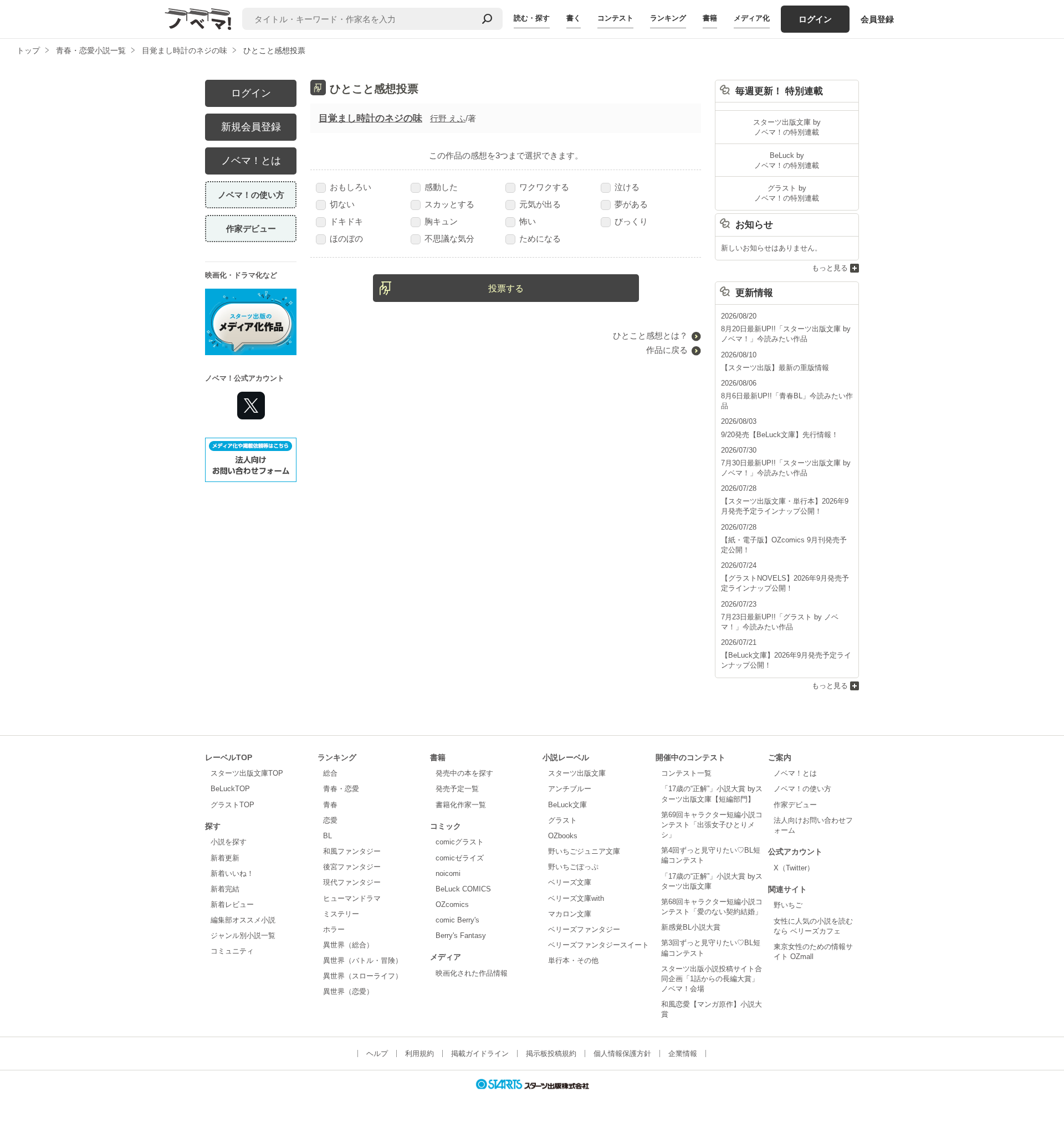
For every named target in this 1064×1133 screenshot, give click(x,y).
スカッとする (449, 204)
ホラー (334, 929)
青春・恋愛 (341, 789)
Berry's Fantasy (461, 935)
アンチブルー (569, 789)
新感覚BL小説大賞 (690, 927)
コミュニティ (232, 951)
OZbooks (562, 836)
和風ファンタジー (352, 851)
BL (327, 836)
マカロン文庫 (569, 914)
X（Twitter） (794, 868)
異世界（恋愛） (348, 991)
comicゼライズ (460, 858)
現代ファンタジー (352, 882)
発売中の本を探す (464, 773)
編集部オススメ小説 (243, 920)
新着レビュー (232, 904)
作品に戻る (667, 350)
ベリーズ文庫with (576, 898)
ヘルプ (377, 1053)
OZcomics (452, 904)
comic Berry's (457, 920)
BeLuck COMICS (463, 889)
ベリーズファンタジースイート (598, 945)
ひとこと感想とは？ (650, 335)
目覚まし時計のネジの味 (370, 118)
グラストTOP (232, 805)
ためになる (540, 238)
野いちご (788, 905)
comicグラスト (460, 842)
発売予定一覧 (457, 789)
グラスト (562, 820)
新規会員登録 (251, 126)
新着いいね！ (232, 873)
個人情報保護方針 (622, 1053)
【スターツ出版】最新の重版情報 (775, 367)
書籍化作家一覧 (461, 805)
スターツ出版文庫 (577, 773)
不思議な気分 (449, 238)
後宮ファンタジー (352, 867)
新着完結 (225, 889)
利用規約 (419, 1053)
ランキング (668, 18)
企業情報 (682, 1053)
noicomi (448, 873)
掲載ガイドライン (480, 1053)
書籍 (710, 18)
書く (573, 18)
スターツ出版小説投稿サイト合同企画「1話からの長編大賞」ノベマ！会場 (711, 979)
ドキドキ (346, 221)
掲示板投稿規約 (551, 1053)
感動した (441, 187)
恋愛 (330, 820)
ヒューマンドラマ (352, 898)
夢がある (631, 204)
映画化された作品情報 (472, 973)
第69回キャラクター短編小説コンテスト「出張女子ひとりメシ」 (712, 825)
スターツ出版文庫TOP (247, 773)
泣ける (627, 187)
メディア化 (752, 18)
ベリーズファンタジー (584, 929)
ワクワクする (544, 187)
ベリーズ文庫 (569, 882)
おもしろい (350, 187)
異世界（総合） (348, 945)
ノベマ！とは (251, 160)
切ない (342, 204)
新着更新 (225, 858)
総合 (330, 773)
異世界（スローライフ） (362, 976)
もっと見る (830, 268)
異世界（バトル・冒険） (362, 960)
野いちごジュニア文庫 (584, 851)
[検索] (487, 19)
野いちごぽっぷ (573, 867)
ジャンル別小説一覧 (243, 935)
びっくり (631, 221)
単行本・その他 (573, 960)
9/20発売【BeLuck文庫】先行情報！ (779, 434)
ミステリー (341, 914)
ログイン (815, 19)
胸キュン (441, 221)
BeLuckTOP (230, 789)
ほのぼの (346, 238)
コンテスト (615, 18)
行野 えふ (448, 118)
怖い (527, 221)
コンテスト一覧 (686, 773)
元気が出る (540, 204)
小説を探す (229, 842)
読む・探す (532, 18)
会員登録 (877, 19)
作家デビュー (251, 228)
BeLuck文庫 (567, 805)
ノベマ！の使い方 (251, 194)
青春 (330, 805)
